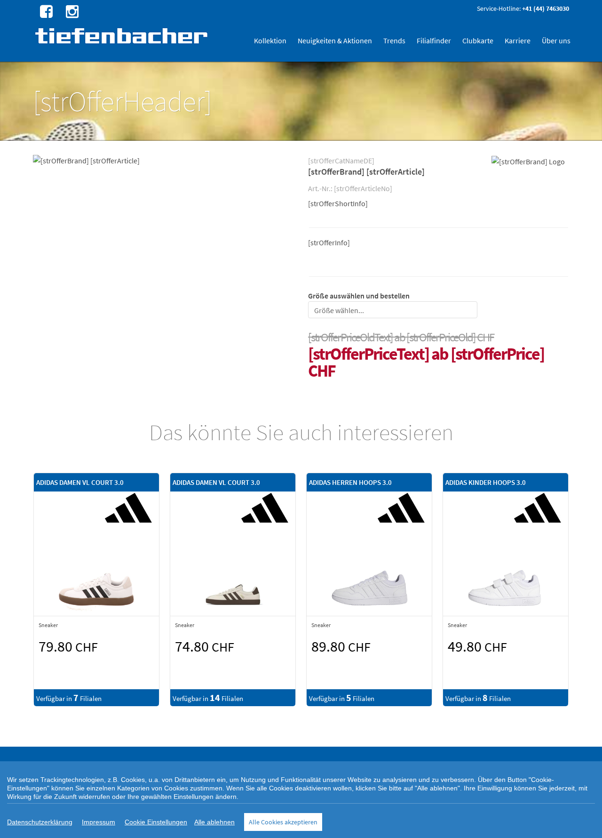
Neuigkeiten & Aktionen (335, 40)
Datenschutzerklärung (39, 822)
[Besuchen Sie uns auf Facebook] (45, 10)
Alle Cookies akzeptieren (283, 822)
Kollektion (270, 40)
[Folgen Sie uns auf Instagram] (71, 10)
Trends (394, 40)
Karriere (518, 40)
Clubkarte (477, 40)
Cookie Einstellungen (156, 822)
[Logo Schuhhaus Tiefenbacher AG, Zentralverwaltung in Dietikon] (122, 35)
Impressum (98, 822)
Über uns (556, 40)
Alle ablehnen (214, 822)
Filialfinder (434, 40)
